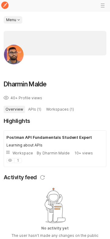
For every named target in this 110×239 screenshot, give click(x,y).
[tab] (14, 109)
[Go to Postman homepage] (5, 6)
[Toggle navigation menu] (102, 5)
